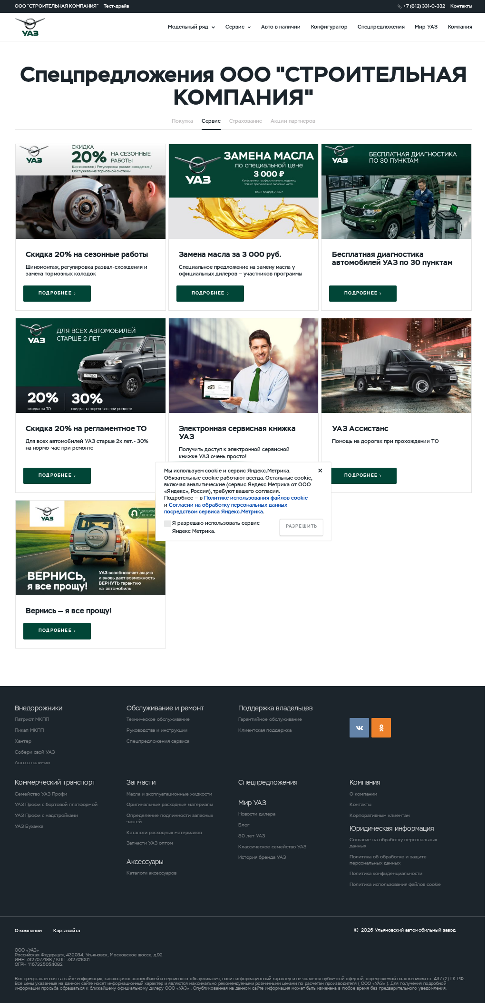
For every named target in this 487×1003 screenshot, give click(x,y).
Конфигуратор (329, 26)
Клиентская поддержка (265, 730)
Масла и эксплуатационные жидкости (169, 794)
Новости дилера (256, 814)
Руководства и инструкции (157, 730)
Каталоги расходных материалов (164, 833)
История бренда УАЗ (262, 857)
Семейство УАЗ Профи (41, 794)
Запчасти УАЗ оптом (150, 843)
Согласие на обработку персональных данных (393, 843)
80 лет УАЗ (251, 836)
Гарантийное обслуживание (270, 719)
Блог (243, 825)
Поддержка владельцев (275, 708)
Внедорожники (38, 708)
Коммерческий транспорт (55, 782)
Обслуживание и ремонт (165, 708)
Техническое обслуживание (158, 719)
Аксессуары (145, 861)
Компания (460, 26)
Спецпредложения (381, 26)
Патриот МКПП (32, 719)
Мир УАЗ (426, 26)
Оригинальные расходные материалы (170, 804)
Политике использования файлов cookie (256, 498)
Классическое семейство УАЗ (272, 847)
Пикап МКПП (29, 730)
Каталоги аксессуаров (151, 873)
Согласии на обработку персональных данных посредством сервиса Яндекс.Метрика (225, 508)
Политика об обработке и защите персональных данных (388, 860)
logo (38, 27)
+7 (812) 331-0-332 (424, 6)
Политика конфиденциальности (386, 873)
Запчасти (141, 782)
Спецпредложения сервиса (158, 741)
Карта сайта (66, 930)
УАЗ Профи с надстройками (46, 815)
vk (359, 728)
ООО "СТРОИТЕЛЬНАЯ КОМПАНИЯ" (56, 6)
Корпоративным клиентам (380, 815)
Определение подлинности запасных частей (170, 819)
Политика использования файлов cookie (395, 884)
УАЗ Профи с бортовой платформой (56, 804)
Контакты (461, 6)
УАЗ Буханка (29, 826)
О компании (363, 794)
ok (381, 728)
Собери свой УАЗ (35, 752)
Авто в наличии (281, 26)
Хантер (23, 741)
